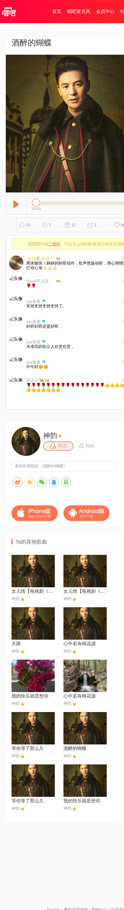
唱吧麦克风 (78, 11)
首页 (56, 11)
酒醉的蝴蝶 (75, 748)
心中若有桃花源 (79, 643)
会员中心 (105, 11)
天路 (16, 643)
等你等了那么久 (28, 748)
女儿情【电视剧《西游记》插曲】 (33, 591)
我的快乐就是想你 (30, 695)
